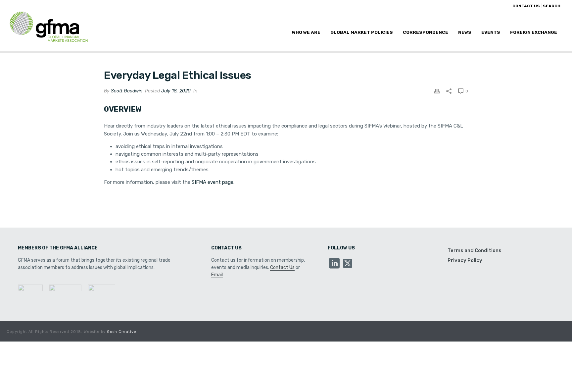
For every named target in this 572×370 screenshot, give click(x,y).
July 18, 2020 (176, 91)
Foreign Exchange (533, 32)
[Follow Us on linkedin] (334, 264)
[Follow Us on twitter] (347, 264)
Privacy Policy (465, 260)
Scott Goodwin (126, 91)
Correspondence (425, 32)
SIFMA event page (212, 182)
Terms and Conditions (474, 250)
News (464, 32)
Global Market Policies (361, 32)
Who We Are (306, 32)
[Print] (437, 91)
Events (490, 32)
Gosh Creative (121, 332)
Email (217, 275)
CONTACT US (526, 6)
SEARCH (551, 6)
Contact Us (282, 267)
